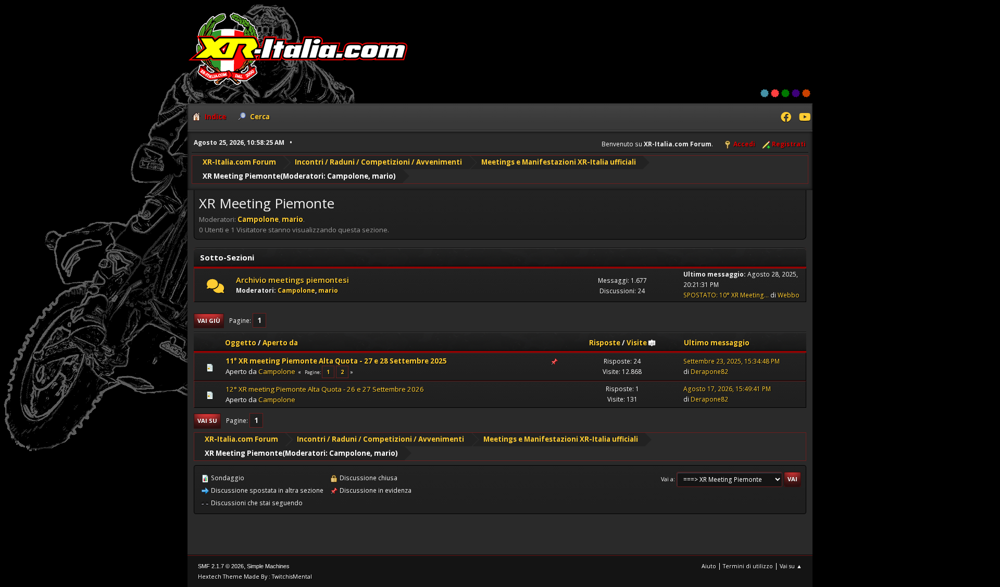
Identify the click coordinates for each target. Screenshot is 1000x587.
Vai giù (208, 320)
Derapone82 (709, 371)
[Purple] (796, 93)
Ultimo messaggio (716, 342)
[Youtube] (804, 118)
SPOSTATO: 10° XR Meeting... (726, 295)
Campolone (347, 176)
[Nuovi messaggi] (215, 288)
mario (382, 176)
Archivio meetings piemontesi (292, 279)
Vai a (667, 479)
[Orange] (806, 93)
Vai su (207, 420)
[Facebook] (786, 118)
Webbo (788, 295)
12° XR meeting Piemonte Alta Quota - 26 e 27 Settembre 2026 (325, 389)
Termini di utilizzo (748, 566)
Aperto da (280, 342)
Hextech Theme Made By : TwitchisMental (255, 576)
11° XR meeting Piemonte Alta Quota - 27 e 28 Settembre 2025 (336, 361)
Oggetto (240, 342)
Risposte (604, 342)
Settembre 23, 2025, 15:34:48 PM (731, 361)
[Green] (785, 93)
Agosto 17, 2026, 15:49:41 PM (727, 388)
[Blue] (764, 93)
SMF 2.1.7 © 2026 (221, 566)
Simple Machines (268, 566)
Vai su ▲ (791, 566)
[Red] (775, 93)
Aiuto (709, 566)
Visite (637, 342)
